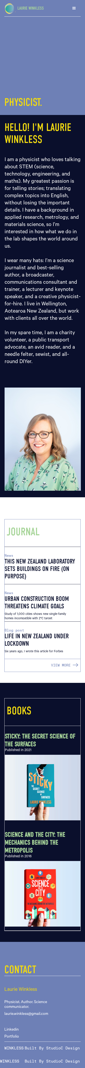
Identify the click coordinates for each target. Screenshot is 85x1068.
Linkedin (11, 1030)
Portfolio (11, 1037)
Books (19, 710)
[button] (74, 8)
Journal (23, 531)
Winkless (14, 1048)
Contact (20, 969)
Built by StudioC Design (52, 1048)
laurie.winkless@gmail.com (26, 1014)
